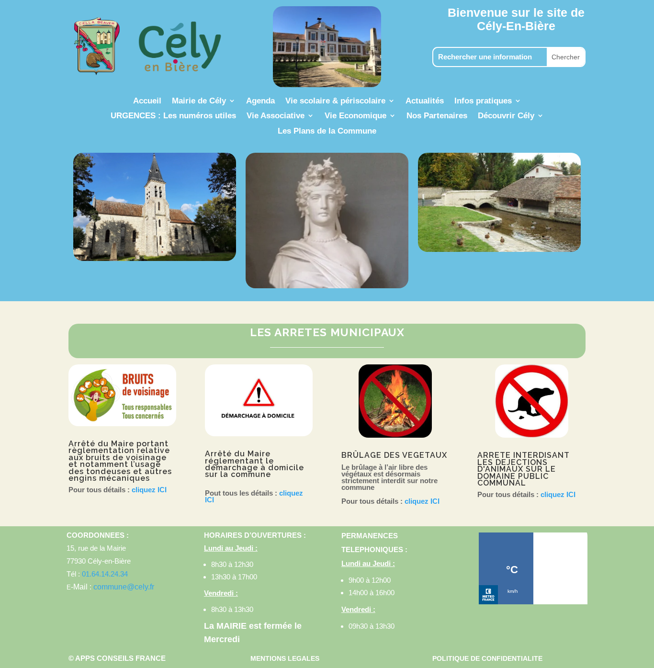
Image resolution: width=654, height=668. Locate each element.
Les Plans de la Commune (327, 131)
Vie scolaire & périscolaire (335, 101)
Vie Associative (275, 116)
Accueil (147, 101)
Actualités (425, 101)
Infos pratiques (483, 101)
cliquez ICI (148, 490)
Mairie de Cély (199, 101)
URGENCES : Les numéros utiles (173, 116)
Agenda (260, 101)
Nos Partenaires (436, 116)
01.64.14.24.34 (105, 574)
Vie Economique (355, 116)
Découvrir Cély (506, 116)
